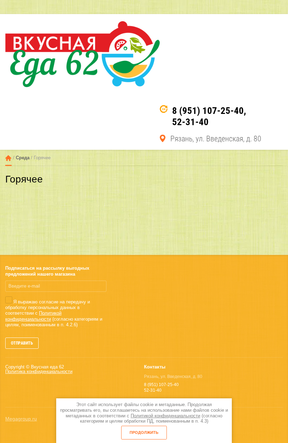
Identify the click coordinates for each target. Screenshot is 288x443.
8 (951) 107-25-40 (208, 110)
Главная (8, 158)
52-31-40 (190, 122)
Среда (23, 158)
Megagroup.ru (21, 419)
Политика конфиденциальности (38, 371)
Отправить (22, 343)
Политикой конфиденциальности (33, 315)
